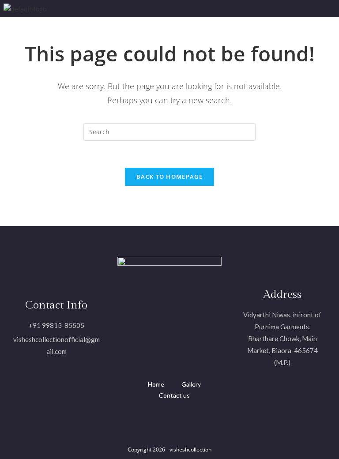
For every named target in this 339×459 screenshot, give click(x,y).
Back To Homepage (169, 177)
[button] (195, 8)
